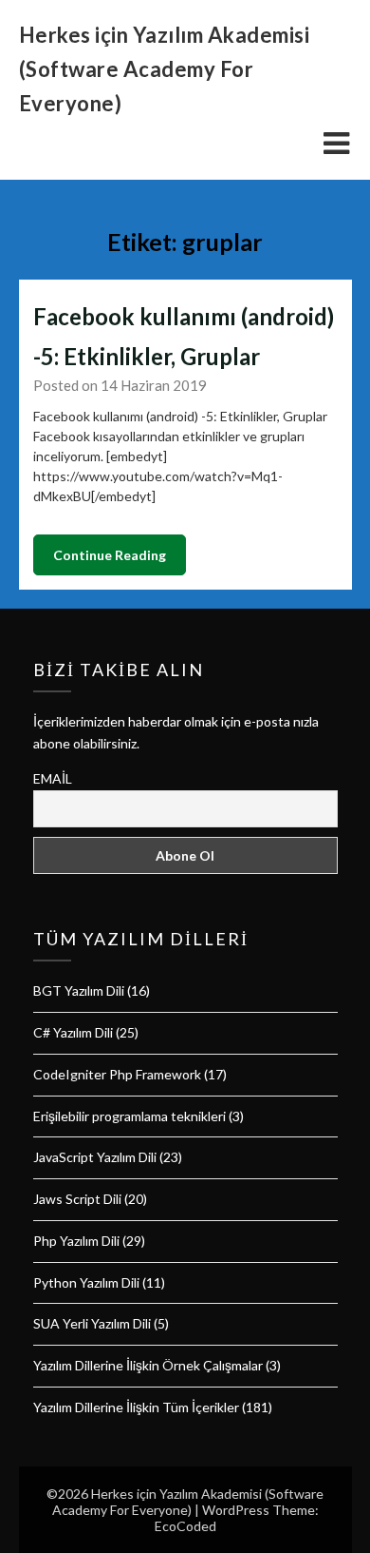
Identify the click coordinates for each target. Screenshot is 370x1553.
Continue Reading (109, 555)
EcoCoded (185, 1526)
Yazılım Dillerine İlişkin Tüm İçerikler (136, 1407)
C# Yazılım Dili (73, 1032)
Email (52, 778)
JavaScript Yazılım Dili (95, 1157)
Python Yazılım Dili (86, 1282)
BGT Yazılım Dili (78, 990)
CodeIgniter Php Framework (117, 1074)
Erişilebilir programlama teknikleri (129, 1116)
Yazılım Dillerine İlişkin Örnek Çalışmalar (148, 1365)
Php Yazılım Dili (76, 1241)
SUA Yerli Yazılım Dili (92, 1323)
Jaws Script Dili (77, 1199)
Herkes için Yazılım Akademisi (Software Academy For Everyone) (164, 69)
